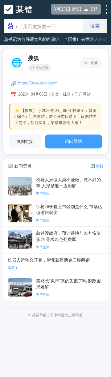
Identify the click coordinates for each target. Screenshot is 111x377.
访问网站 (73, 141)
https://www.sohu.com (38, 83)
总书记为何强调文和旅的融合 (32, 39)
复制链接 (25, 141)
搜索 (95, 25)
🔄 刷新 (96, 166)
